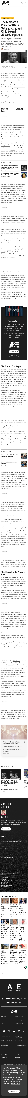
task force (10, 420)
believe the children (15, 392)
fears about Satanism (13, 275)
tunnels (9, 250)
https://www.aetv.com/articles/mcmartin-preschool (9, 874)
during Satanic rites (19, 87)
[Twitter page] (9, 1031)
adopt (3, 387)
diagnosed (4, 510)
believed (3, 383)
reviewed (12, 628)
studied (14, 692)
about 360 (13, 371)
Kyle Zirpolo (16, 661)
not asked (18, 443)
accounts (20, 254)
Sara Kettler (3, 867)
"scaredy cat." (5, 243)
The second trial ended (7, 540)
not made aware (20, 512)
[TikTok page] (24, 1031)
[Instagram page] (19, 1031)
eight (10, 538)
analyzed (21, 692)
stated (3, 252)
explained (10, 665)
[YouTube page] (14, 1031)
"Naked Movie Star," (12, 248)
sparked (6, 296)
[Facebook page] (4, 1031)
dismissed (7, 533)
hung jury (7, 594)
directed (12, 150)
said (12, 279)
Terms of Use (7, 1075)
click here (10, 845)
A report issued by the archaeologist (15, 624)
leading (10, 233)
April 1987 (9, 521)
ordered (14, 480)
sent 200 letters (5, 146)
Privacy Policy (15, 1084)
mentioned (13, 285)
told (19, 125)
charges (3, 596)
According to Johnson (14, 131)
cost (8, 562)
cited (2, 484)
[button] (3, 737)
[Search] (22, 3)
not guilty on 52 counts (14, 523)
